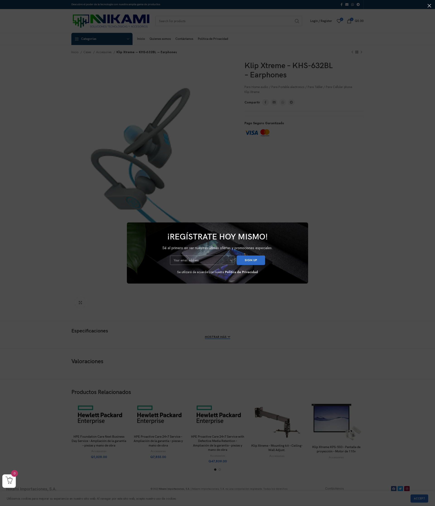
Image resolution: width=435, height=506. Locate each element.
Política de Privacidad (241, 272)
